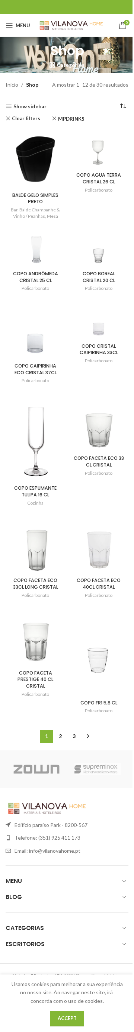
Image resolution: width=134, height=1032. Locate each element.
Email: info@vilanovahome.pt (47, 850)
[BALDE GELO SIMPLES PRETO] (35, 159)
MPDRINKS (71, 119)
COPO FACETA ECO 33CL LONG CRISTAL (35, 583)
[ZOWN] (36, 769)
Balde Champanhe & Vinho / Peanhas (36, 213)
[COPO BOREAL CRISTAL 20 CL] (98, 247)
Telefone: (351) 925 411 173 (47, 837)
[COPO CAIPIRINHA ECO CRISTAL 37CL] (35, 330)
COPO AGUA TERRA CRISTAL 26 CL (98, 178)
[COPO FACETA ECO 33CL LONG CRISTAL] (35, 544)
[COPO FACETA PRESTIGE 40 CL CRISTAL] (35, 637)
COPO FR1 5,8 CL (98, 703)
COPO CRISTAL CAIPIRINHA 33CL (99, 349)
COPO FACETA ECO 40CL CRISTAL (99, 583)
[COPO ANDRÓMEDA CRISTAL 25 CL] (35, 247)
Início (12, 84)
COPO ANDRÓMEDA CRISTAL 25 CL (35, 276)
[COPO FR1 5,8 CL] (98, 652)
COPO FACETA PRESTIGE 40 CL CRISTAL (35, 679)
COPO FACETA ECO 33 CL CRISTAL (99, 461)
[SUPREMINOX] (97, 769)
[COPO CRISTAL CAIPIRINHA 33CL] (98, 320)
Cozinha (35, 503)
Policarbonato (98, 190)
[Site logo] (71, 25)
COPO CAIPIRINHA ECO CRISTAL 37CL (36, 369)
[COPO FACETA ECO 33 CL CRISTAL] (98, 422)
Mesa (52, 216)
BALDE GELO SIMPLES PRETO (35, 198)
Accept (67, 1018)
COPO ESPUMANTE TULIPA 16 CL (35, 491)
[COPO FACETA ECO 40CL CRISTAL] (98, 544)
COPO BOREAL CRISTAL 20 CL (99, 276)
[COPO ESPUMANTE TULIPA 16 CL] (35, 437)
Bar (14, 210)
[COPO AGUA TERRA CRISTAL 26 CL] (98, 149)
